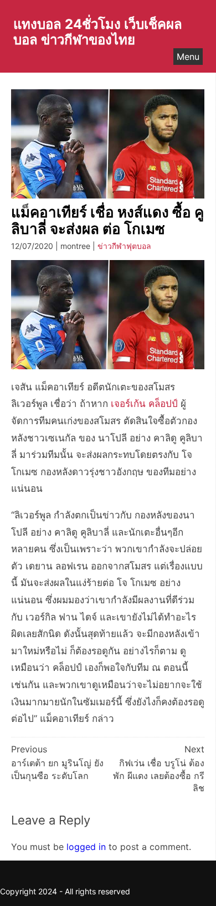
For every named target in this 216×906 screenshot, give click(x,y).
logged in (86, 846)
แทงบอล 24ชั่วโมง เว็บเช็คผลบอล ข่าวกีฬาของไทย (97, 32)
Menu (188, 56)
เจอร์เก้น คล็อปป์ (144, 403)
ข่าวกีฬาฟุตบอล (124, 246)
